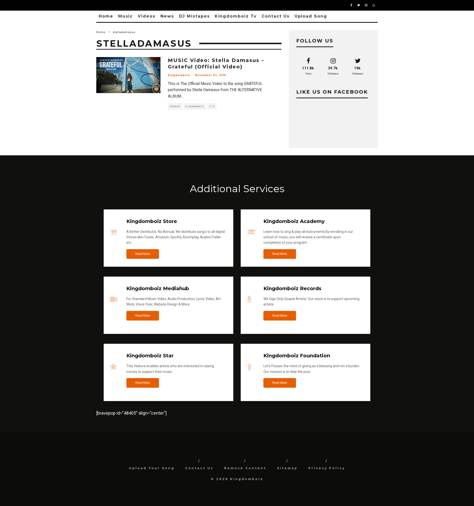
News (167, 16)
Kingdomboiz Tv (236, 16)
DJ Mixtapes (194, 16)
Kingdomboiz (179, 75)
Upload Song (311, 16)
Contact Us (276, 16)
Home (106, 16)
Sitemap (287, 468)
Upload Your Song (152, 468)
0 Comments (194, 106)
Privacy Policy (326, 468)
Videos (147, 16)
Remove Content (245, 468)
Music (125, 16)
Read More (142, 254)
